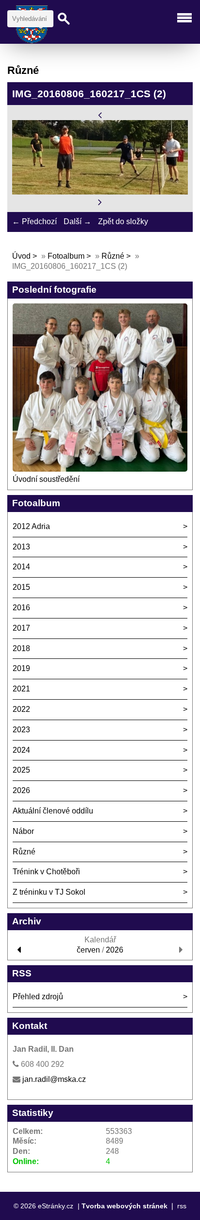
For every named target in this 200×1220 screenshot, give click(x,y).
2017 (21, 628)
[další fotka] (100, 201)
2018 (21, 648)
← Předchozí (34, 221)
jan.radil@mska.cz (54, 1079)
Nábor (23, 831)
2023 (21, 729)
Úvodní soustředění (46, 479)
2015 (21, 587)
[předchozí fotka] (100, 114)
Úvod (21, 256)
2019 (21, 668)
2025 (21, 770)
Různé (112, 256)
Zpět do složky (123, 221)
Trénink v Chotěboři (46, 871)
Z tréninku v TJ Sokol (49, 892)
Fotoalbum (66, 256)
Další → (77, 221)
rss (181, 1206)
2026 (21, 790)
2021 (21, 689)
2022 (21, 709)
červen (88, 950)
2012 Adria (31, 526)
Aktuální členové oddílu (53, 811)
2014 (21, 567)
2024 (21, 750)
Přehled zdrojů (38, 996)
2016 (21, 607)
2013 (21, 547)
